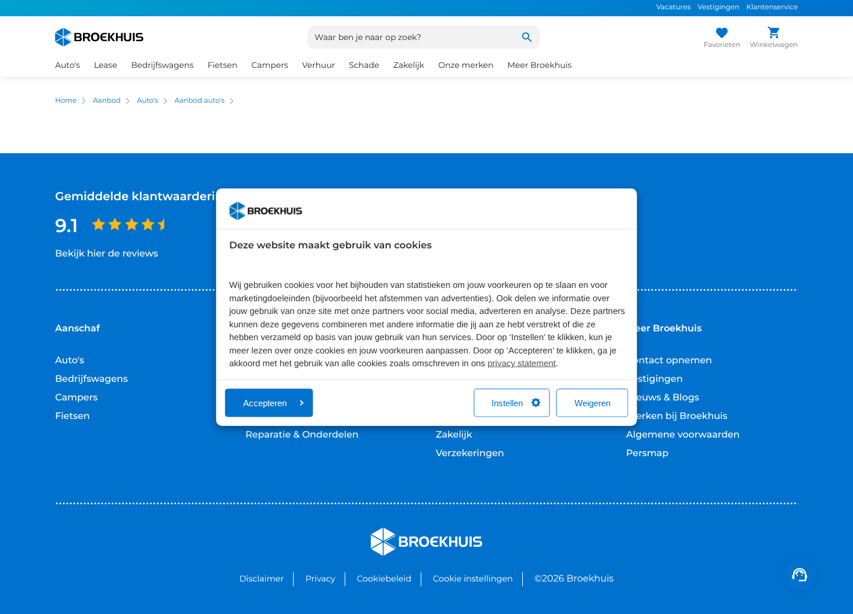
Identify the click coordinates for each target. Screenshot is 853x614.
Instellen (507, 402)
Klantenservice (772, 7)
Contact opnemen (669, 360)
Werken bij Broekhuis (677, 416)
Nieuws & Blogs (662, 397)
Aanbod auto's (200, 100)
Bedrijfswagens (91, 379)
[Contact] (799, 574)
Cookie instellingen (473, 578)
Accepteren (265, 402)
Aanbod (107, 100)
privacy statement (521, 364)
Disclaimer (261, 578)
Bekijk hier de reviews (106, 253)
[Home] (99, 37)
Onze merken (465, 65)
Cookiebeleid (384, 578)
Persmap (647, 453)
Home (66, 100)
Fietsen (72, 416)
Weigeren (592, 402)
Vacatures (673, 7)
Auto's (147, 100)
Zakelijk (454, 434)
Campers (76, 397)
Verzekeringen (470, 453)
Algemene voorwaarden (683, 434)
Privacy (320, 578)
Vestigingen (718, 7)
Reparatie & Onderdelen (302, 434)
